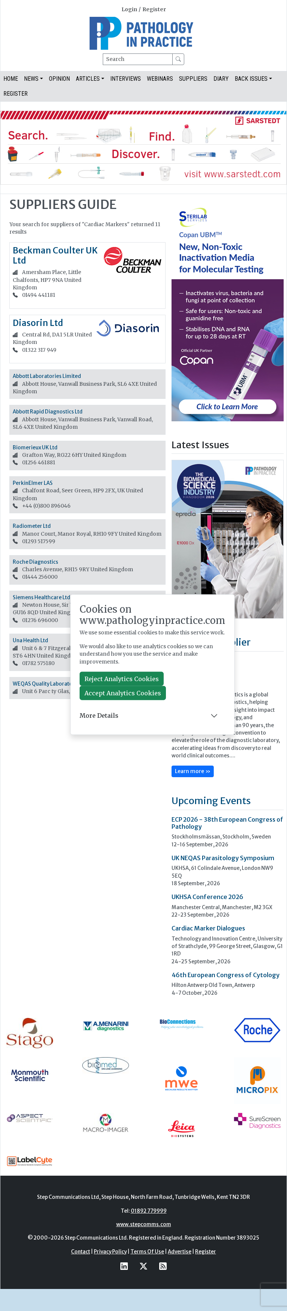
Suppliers (193, 78)
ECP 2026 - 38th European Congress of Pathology (227, 823)
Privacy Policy (110, 1252)
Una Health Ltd (30, 640)
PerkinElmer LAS (33, 483)
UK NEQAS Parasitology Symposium (223, 858)
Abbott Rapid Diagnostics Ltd (48, 412)
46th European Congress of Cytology (226, 975)
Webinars (160, 78)
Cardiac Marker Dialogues (208, 928)
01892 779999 (149, 1211)
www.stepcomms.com (143, 1224)
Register (154, 9)
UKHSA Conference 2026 (207, 897)
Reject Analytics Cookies (121, 679)
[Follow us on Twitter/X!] (143, 1266)
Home (10, 78)
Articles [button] (88, 78)
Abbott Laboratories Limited (47, 376)
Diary (221, 78)
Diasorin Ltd (38, 323)
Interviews (125, 78)
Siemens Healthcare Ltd (41, 597)
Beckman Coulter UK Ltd (55, 255)
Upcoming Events (211, 801)
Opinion (59, 78)
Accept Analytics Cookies (122, 693)
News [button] (31, 78)
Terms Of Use (147, 1252)
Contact (80, 1252)
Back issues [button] (251, 78)
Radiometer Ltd (32, 526)
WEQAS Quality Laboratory (45, 684)
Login (129, 9)
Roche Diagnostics (35, 562)
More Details (99, 715)
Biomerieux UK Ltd (35, 447)
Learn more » (192, 771)
